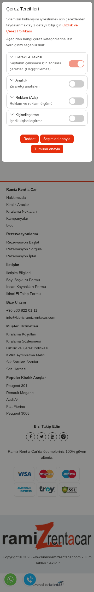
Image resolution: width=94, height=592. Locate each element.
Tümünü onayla (47, 149)
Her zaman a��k (76, 63)
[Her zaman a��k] (76, 63)
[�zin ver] (76, 83)
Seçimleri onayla (56, 139)
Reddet (30, 139)
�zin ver (76, 84)
